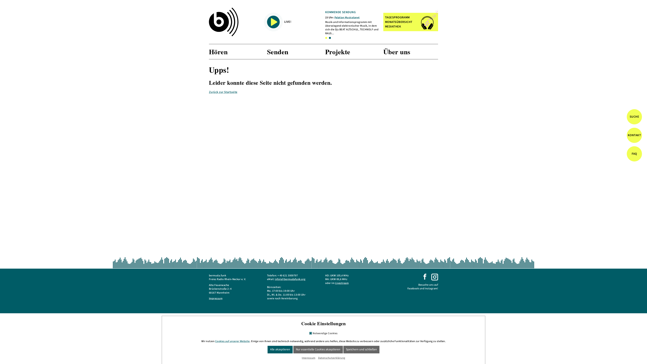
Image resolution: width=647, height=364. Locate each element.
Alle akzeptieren (280, 349)
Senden (277, 52)
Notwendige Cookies (325, 333)
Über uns (396, 52)
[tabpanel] (352, 22)
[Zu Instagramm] (434, 277)
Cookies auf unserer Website (232, 341)
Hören (218, 52)
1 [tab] (326, 38)
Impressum (215, 298)
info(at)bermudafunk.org (290, 279)
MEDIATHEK (393, 26)
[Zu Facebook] (424, 276)
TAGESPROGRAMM (397, 17)
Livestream (342, 283)
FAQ (634, 154)
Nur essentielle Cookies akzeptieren (318, 349)
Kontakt (634, 135)
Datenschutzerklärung (331, 358)
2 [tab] (330, 38)
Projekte (337, 52)
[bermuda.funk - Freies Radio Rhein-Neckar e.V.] (223, 22)
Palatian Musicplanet (347, 17)
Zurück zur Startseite (223, 92)
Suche (634, 117)
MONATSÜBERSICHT (398, 22)
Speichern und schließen (361, 349)
